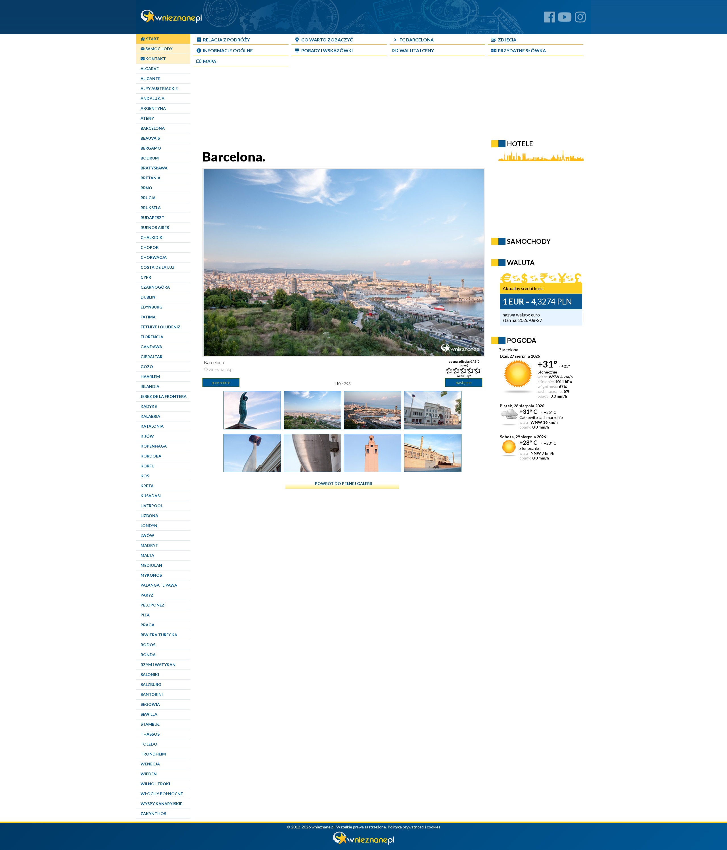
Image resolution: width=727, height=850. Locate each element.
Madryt (149, 545)
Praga (147, 624)
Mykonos (151, 575)
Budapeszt (152, 217)
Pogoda (521, 340)
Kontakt (155, 58)
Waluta (520, 262)
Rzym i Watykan (158, 664)
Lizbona (149, 515)
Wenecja (150, 763)
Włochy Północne (162, 793)
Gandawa (151, 346)
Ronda (148, 654)
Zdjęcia (507, 39)
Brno (146, 187)
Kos (145, 475)
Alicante (150, 78)
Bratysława (154, 167)
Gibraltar (151, 356)
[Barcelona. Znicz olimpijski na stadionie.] (252, 470)
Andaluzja (152, 98)
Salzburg (151, 684)
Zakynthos (153, 813)
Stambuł (150, 724)
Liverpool (152, 505)
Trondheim (153, 754)
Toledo (149, 744)
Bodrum (150, 158)
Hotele (520, 144)
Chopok (150, 247)
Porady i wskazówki (327, 50)
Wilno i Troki (155, 783)
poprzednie (221, 382)
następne (464, 382)
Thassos (150, 734)
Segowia (150, 704)
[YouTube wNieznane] (565, 19)
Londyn (149, 525)
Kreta (147, 485)
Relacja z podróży (226, 39)
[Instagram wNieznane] (580, 19)
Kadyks (149, 406)
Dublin (148, 297)
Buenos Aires (155, 227)
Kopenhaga (154, 446)
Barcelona (153, 128)
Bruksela (151, 207)
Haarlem (150, 376)
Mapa (209, 61)
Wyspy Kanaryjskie (161, 803)
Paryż (147, 595)
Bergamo (151, 148)
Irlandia (150, 386)
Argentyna (153, 108)
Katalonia (152, 426)
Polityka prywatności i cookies (414, 826)
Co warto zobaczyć (327, 39)
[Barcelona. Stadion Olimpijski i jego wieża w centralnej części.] (372, 470)
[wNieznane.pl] (363, 843)
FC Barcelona (417, 39)
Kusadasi (151, 495)
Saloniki (150, 674)
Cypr (146, 277)
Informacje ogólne (228, 50)
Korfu (147, 465)
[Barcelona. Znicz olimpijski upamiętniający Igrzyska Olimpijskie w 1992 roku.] (312, 470)
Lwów (147, 535)
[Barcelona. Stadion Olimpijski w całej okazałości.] (432, 470)
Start (152, 38)
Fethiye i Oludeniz (160, 326)
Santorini (152, 694)
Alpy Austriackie (159, 88)
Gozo (147, 366)
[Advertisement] (342, 109)
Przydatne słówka (522, 50)
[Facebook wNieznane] (549, 19)
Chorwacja (154, 257)
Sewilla (149, 714)
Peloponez (152, 605)
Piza (145, 614)
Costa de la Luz (158, 267)
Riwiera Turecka (159, 634)
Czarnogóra (155, 287)
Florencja (152, 336)
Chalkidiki (152, 237)
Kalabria (150, 416)
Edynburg (151, 307)
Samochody (158, 48)
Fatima (148, 316)
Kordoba (151, 456)
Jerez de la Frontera (164, 396)
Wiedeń (149, 773)
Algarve (150, 68)
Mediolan (151, 565)
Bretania (150, 177)
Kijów (147, 436)
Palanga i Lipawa (159, 585)
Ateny (147, 118)
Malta (147, 555)
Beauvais (150, 138)
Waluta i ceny (417, 50)
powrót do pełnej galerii (343, 483)
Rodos (148, 644)
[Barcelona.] (252, 427)
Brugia (148, 197)
